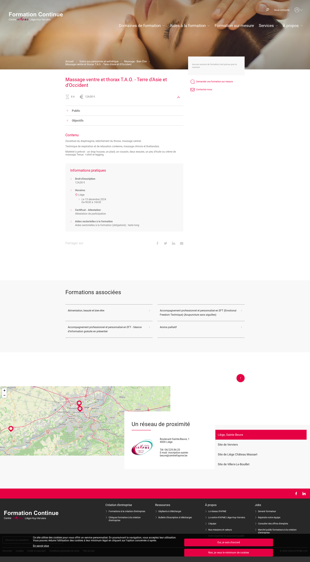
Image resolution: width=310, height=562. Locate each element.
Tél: (162, 449)
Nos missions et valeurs (220, 529)
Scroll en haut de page (241, 378)
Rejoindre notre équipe (269, 517)
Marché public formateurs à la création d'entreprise (277, 531)
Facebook (296, 493)
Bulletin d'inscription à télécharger (175, 517)
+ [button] (4, 390)
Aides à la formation (188, 25)
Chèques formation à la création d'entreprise (125, 519)
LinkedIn (304, 493)
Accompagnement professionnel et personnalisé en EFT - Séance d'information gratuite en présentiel (105, 329)
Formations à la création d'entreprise (127, 511)
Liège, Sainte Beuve (230, 434)
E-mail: (164, 452)
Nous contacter (282, 10)
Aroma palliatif (168, 327)
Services (266, 25)
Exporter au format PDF (178, 96)
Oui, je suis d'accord (228, 542)
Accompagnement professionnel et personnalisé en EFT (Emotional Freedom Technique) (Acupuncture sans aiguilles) (198, 312)
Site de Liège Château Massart (237, 454)
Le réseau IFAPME (217, 511)
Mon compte (298, 10)
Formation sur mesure (234, 25)
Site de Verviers (228, 444)
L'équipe (212, 523)
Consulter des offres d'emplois (273, 523)
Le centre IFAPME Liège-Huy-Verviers (226, 517)
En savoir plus (41, 545)
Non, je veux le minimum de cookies (228, 552)
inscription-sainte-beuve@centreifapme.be (174, 454)
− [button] (4, 395)
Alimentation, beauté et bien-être (86, 310)
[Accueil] (37, 17)
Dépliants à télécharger (169, 511)
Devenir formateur (267, 511)
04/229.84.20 (172, 449)
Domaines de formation (140, 25)
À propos (291, 25)
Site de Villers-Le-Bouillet (233, 464)
